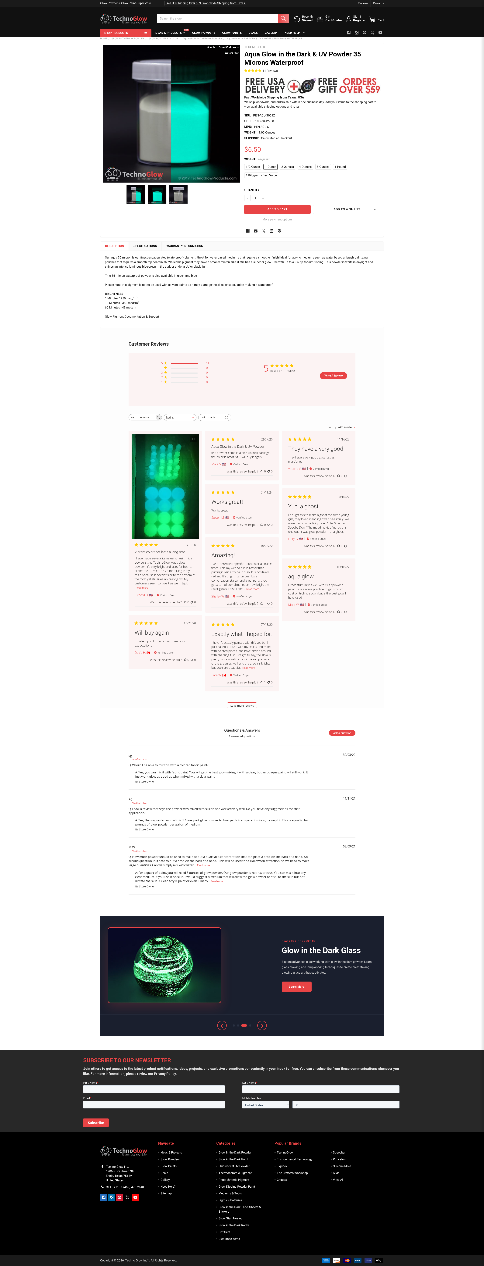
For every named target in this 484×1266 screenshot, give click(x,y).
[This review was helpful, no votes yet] (185, 602)
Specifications (145, 246)
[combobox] (180, 417)
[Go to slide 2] (238, 1025)
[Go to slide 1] (234, 1025)
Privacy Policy (165, 1074)
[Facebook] (348, 32)
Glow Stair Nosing (231, 1218)
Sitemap (166, 1193)
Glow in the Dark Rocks (234, 1225)
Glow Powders (203, 32)
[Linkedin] (271, 230)
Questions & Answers (242, 730)
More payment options (277, 219)
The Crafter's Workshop (292, 1173)
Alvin (336, 1173)
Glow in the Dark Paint (233, 1159)
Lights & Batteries (230, 1200)
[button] (312, 85)
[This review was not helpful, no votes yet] (192, 602)
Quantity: (252, 190)
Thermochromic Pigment (235, 1173)
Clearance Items (229, 1239)
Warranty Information (184, 246)
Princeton (339, 1159)
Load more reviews (242, 705)
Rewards (378, 3)
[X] (372, 32)
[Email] (255, 230)
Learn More (296, 986)
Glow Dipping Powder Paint (237, 1186)
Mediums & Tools (230, 1193)
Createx (282, 1180)
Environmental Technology (294, 1159)
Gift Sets (224, 1232)
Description (114, 246)
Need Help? (293, 32)
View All (338, 1180)
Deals (253, 32)
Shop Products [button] (116, 33)
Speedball (339, 1152)
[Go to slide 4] (248, 1025)
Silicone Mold (342, 1166)
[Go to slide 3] (242, 1025)
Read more (142, 587)
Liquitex (282, 1166)
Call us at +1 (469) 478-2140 (125, 1187)
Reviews (363, 3)
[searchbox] (142, 417)
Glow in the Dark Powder (235, 1152)
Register (359, 20)
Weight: (257, 159)
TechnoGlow (285, 1152)
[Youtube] (380, 32)
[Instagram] (356, 32)
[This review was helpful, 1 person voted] (262, 603)
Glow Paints (232, 32)
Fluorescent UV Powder (234, 1166)
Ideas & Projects (168, 32)
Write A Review (333, 375)
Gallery (271, 32)
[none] (171, 114)
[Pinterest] (364, 32)
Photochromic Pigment (234, 1180)
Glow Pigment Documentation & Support (132, 316)
